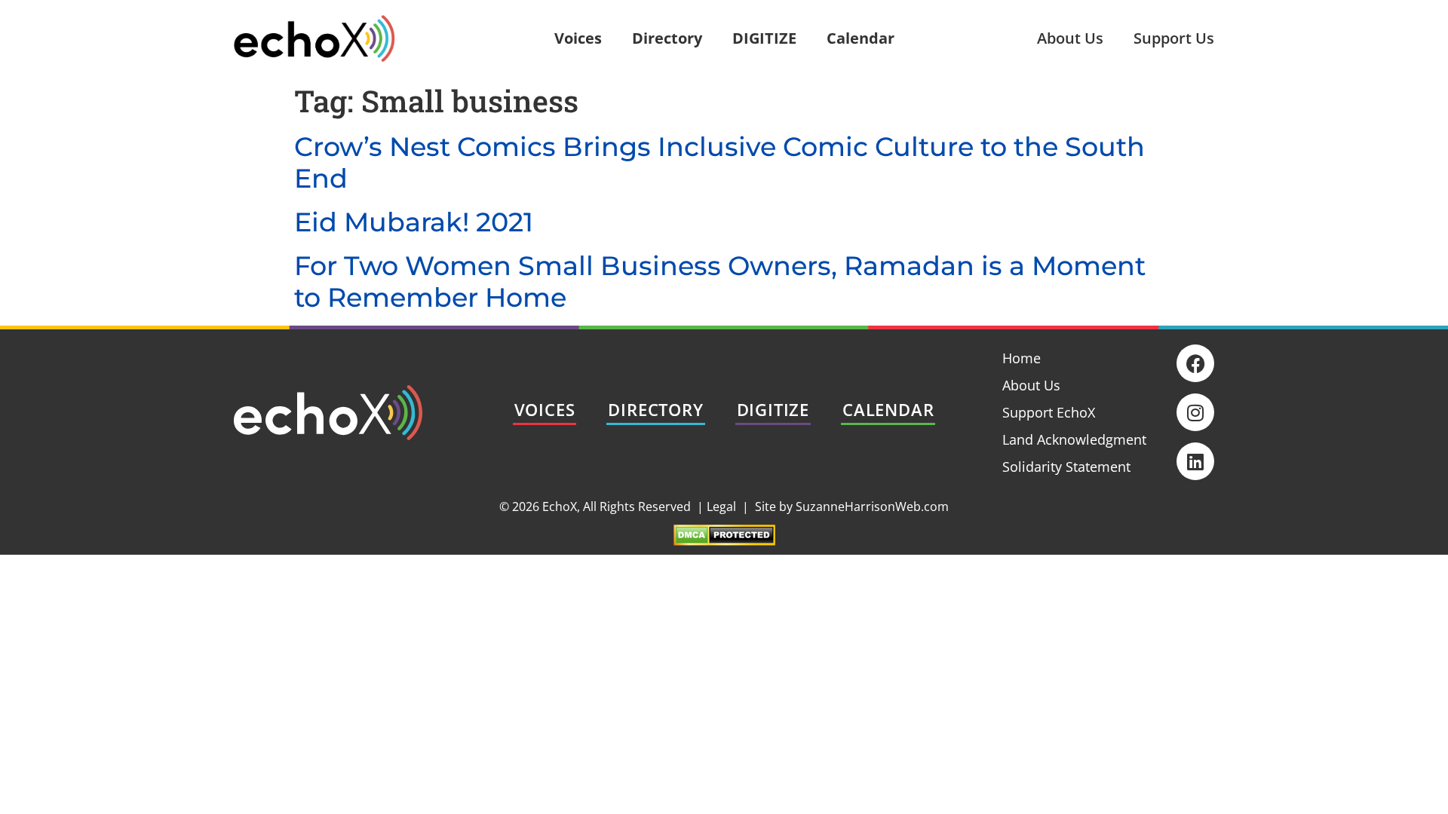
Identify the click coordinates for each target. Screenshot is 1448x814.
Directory (667, 38)
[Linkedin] (1195, 461)
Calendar (860, 38)
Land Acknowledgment (1074, 439)
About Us (1070, 38)
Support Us (1174, 38)
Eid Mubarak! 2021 (413, 222)
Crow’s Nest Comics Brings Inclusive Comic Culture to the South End (719, 162)
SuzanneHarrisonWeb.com (872, 506)
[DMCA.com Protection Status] (724, 540)
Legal (721, 506)
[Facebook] (1195, 363)
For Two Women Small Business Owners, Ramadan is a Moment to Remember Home (720, 281)
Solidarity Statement (1066, 466)
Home (1021, 358)
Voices (578, 38)
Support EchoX (1048, 412)
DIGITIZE (764, 38)
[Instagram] (1195, 412)
